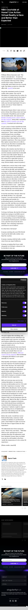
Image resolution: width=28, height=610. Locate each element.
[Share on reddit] (17, 50)
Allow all (14, 325)
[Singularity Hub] (14, 2)
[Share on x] (7, 50)
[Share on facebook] (11, 50)
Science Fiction (20, 451)
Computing (4, 7)
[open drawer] (2, 2)
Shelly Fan (4, 504)
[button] (14, 577)
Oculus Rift (4, 451)
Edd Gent (25, 504)
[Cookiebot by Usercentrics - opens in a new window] (20, 280)
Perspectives (12, 451)
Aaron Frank (3, 24)
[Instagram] (16, 601)
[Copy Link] (24, 50)
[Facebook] (10, 601)
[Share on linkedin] (14, 50)
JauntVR (10, 88)
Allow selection (14, 329)
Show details (21, 321)
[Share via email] (20, 50)
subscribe (24, 2)
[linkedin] (5, 479)
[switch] (24, 307)
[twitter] (2, 479)
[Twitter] (13, 601)
